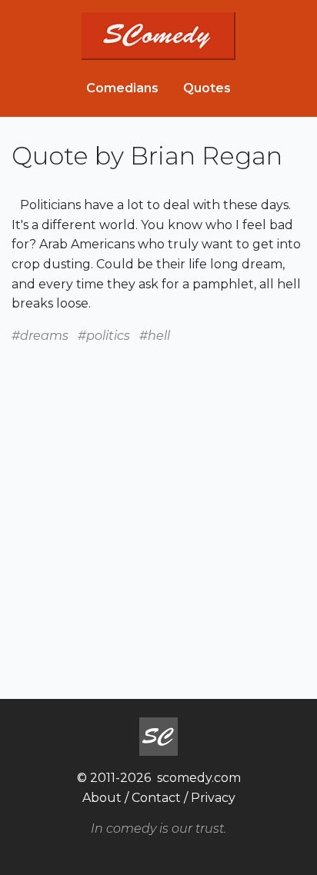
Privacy (213, 797)
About (102, 797)
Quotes (207, 88)
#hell (154, 335)
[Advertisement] (158, 503)
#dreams (40, 335)
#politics (104, 335)
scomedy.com (199, 777)
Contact (156, 797)
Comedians (122, 88)
